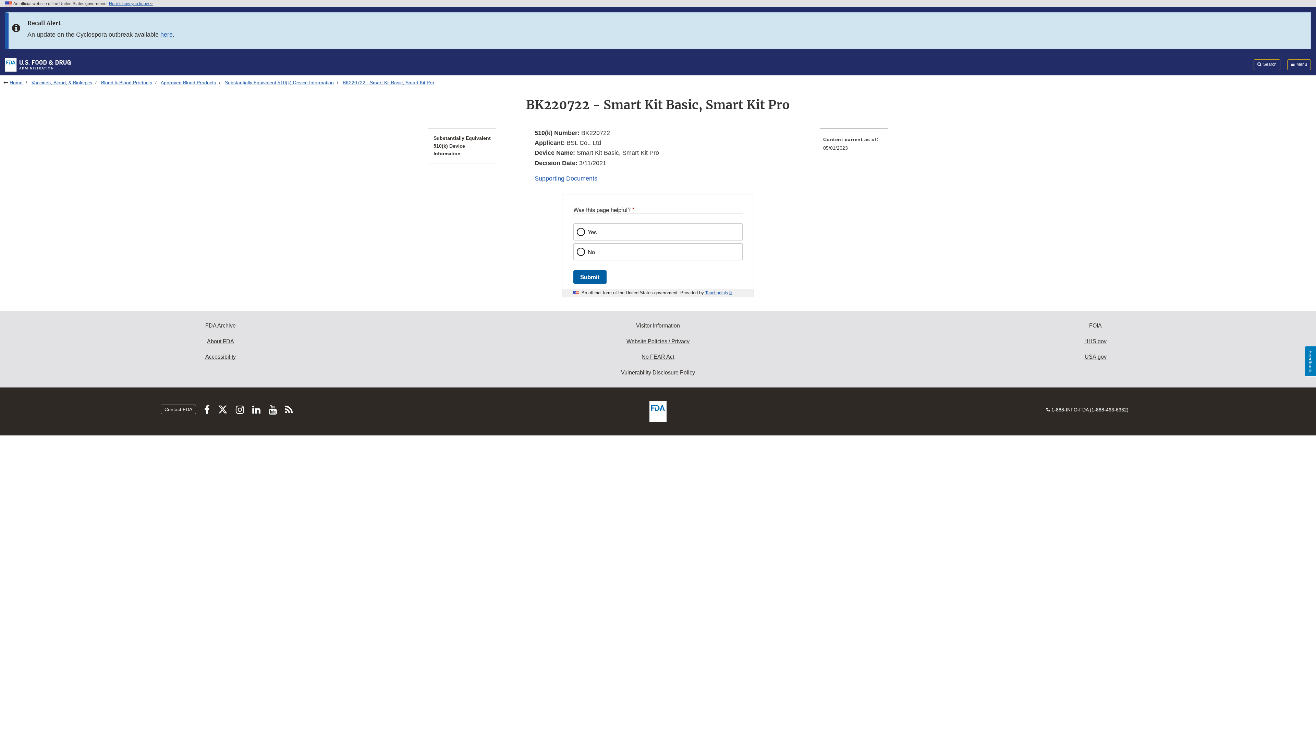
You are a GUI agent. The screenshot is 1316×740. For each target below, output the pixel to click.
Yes (592, 232)
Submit (590, 277)
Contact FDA (178, 409)
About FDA (220, 341)
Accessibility (220, 357)
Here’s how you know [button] (129, 3)
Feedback (1310, 361)
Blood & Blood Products (126, 82)
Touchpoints (716, 293)
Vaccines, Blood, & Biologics (62, 82)
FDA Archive (220, 326)
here (166, 34)
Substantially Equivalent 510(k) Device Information (279, 82)
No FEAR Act (658, 357)
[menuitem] (854, 145)
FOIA (1095, 326)
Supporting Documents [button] (566, 178)
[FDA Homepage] (38, 64)
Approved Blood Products (188, 82)
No (591, 252)
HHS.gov (1095, 341)
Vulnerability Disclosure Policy (658, 372)
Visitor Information (658, 326)
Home (16, 82)
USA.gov (1096, 357)
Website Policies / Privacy (658, 341)
